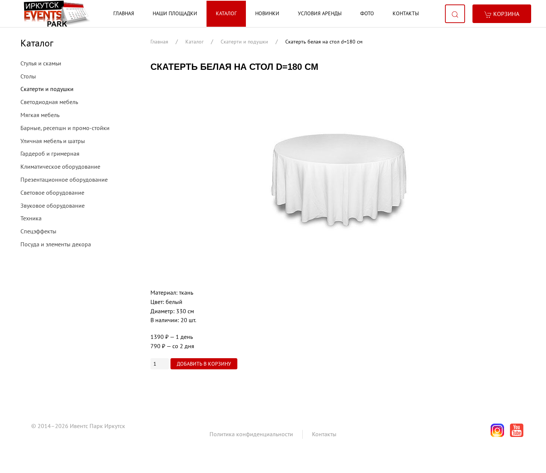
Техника (31, 218)
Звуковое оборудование (52, 205)
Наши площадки (175, 13)
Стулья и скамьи (40, 63)
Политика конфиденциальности (251, 434)
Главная (123, 13)
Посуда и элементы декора (55, 244)
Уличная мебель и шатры (52, 141)
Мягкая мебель (39, 115)
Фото (367, 13)
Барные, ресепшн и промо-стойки (65, 128)
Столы (28, 76)
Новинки (267, 13)
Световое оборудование (52, 192)
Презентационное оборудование (64, 179)
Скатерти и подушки (244, 41)
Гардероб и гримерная (49, 153)
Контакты (406, 13)
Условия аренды (320, 13)
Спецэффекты (38, 231)
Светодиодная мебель (49, 102)
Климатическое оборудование (60, 166)
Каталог (226, 13)
